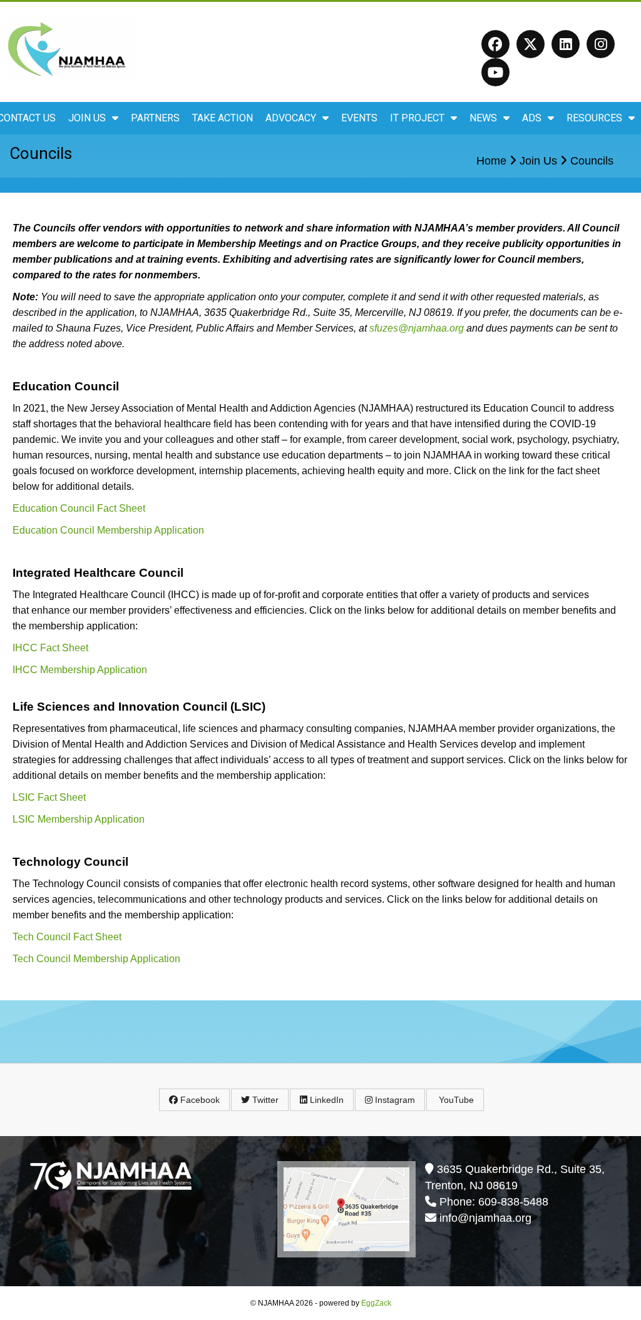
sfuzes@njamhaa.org (416, 328)
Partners (155, 118)
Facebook (199, 1100)
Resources (594, 118)
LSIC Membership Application (79, 819)
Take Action (222, 118)
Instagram (393, 1100)
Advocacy (290, 118)
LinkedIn (325, 1100)
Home (491, 161)
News (483, 118)
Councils (591, 161)
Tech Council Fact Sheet (67, 937)
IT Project (417, 118)
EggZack (376, 1303)
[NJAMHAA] (72, 76)
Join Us (87, 118)
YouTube (455, 1100)
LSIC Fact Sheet (49, 797)
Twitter (264, 1100)
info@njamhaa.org (485, 1218)
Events (359, 118)
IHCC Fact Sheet (50, 647)
